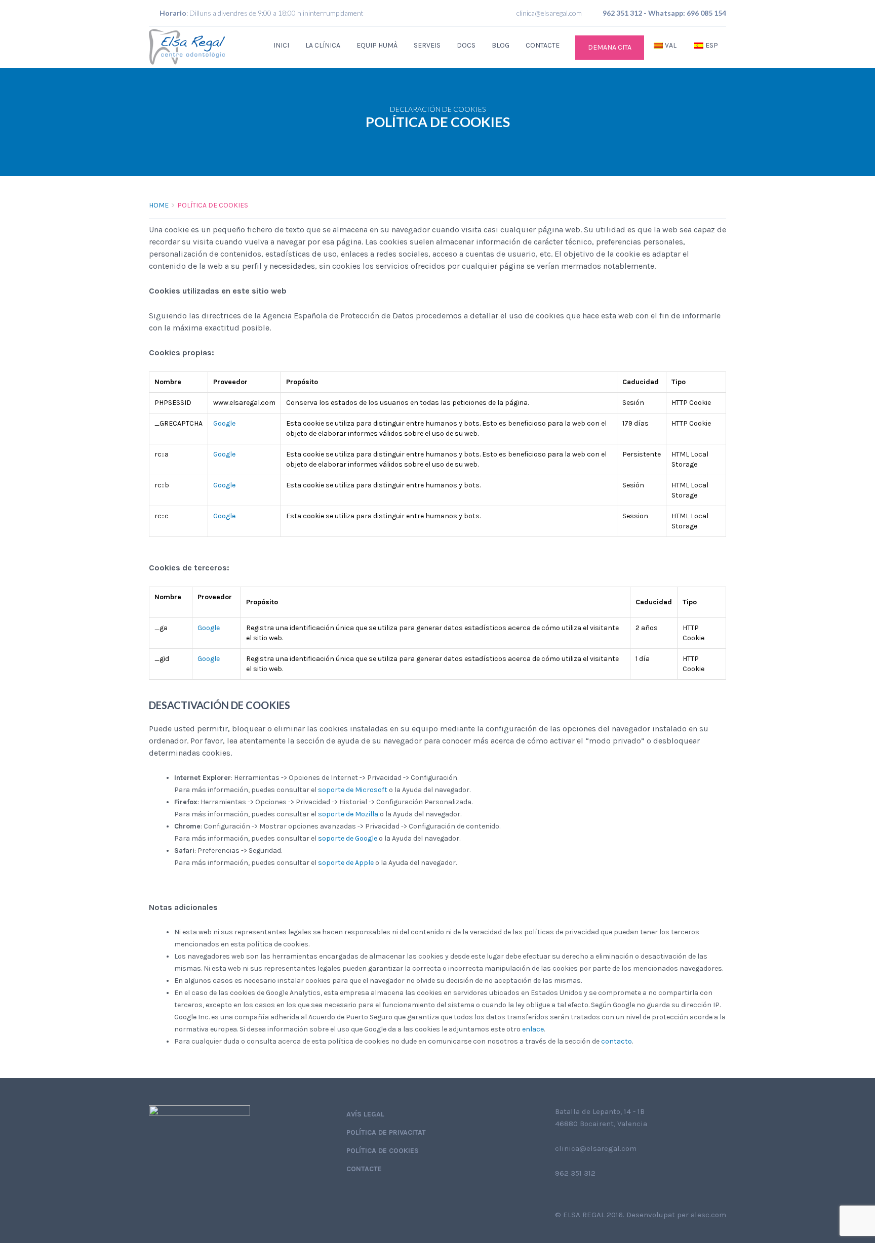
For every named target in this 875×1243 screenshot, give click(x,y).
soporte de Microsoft (352, 789)
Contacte (543, 45)
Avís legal (365, 1114)
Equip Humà (376, 45)
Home (159, 205)
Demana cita (609, 47)
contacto (616, 1041)
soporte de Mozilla (348, 814)
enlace (533, 1029)
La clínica (322, 45)
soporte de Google (347, 838)
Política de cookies (382, 1150)
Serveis (427, 45)
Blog (500, 45)
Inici (281, 45)
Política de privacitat (386, 1132)
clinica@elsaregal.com (549, 13)
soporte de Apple (346, 862)
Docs (466, 45)
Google (224, 423)
